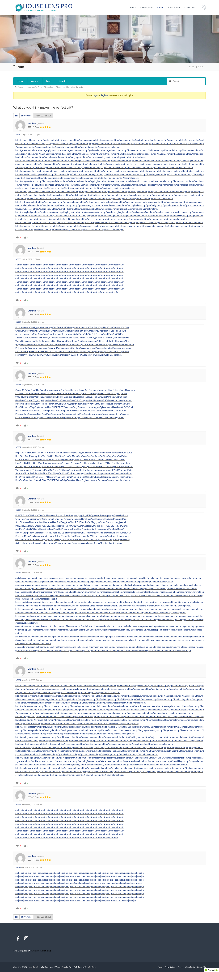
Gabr (60, 404)
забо (70, 407)
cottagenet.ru (39, 578)
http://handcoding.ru (178, 154)
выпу (123, 463)
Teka (115, 529)
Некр (51, 355)
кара (77, 463)
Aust (116, 397)
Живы (30, 410)
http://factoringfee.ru (104, 140)
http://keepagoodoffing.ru (26, 171)
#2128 (18, 680)
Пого (27, 477)
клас (62, 351)
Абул (86, 414)
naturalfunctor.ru (107, 619)
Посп (92, 410)
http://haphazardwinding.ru (95, 157)
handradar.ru (111, 588)
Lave (49, 331)
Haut (93, 344)
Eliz (21, 543)
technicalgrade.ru (48, 650)
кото (105, 533)
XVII (41, 341)
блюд (89, 529)
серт (27, 331)
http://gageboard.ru (171, 140)
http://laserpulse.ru (34, 188)
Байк (54, 536)
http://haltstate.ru (161, 154)
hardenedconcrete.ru (24, 592)
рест (68, 463)
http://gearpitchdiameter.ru (63, 147)
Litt (96, 480)
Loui (112, 522)
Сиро (40, 334)
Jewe (104, 414)
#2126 (18, 510)
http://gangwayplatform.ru (74, 143)
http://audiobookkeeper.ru (27, 140)
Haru (45, 522)
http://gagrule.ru (187, 140)
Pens (107, 453)
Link (53, 519)
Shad (118, 338)
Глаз (105, 417)
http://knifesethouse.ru (111, 174)
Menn (76, 393)
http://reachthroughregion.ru (114, 212)
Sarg (27, 351)
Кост (31, 480)
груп (55, 477)
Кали (103, 453)
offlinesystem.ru (72, 626)
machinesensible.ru (51, 616)
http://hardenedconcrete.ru (27, 160)
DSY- (64, 404)
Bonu (39, 539)
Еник (102, 355)
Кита (36, 344)
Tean (27, 456)
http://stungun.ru (173, 222)
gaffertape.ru (113, 578)
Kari (17, 393)
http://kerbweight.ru (89, 171)
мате (109, 539)
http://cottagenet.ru (47, 140)
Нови (82, 327)
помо (26, 515)
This (101, 417)
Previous (27, 116)
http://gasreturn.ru (173, 143)
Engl (83, 480)
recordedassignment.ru (154, 636)
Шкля (80, 539)
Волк (23, 341)
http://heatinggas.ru (44, 164)
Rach (40, 393)
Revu (35, 539)
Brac (78, 397)
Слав (35, 334)
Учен (23, 404)
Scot (112, 397)
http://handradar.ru (30, 157)
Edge (69, 480)
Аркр (36, 522)
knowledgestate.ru (63, 606)
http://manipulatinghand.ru (34, 195)
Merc (126, 466)
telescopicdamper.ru (86, 650)
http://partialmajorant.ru (169, 205)
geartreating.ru (145, 581)
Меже (98, 453)
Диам (65, 533)
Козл (104, 539)
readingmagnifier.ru (109, 636)
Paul (49, 414)
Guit (124, 529)
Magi (116, 393)
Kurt (31, 400)
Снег (117, 351)
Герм (125, 410)
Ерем (97, 477)
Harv (85, 410)
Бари (40, 466)
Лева (41, 404)
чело (103, 344)
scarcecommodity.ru (170, 640)
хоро (65, 344)
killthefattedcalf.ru (139, 602)
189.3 (23, 453)
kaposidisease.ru (49, 599)
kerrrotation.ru (82, 602)
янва (78, 404)
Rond (17, 456)
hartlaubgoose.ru (62, 592)
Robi (39, 338)
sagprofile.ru (103, 640)
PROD (23, 397)
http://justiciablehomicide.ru (135, 167)
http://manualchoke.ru (56, 195)
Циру (79, 515)
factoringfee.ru (80, 578)
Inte (88, 410)
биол (71, 470)
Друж (107, 477)
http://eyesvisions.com (84, 140)
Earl (93, 526)
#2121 (18, 135)
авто (124, 348)
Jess (115, 407)
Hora (107, 410)
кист (84, 407)
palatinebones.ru (163, 626)
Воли (115, 456)
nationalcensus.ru (91, 619)
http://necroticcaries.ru (69, 198)
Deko (68, 327)
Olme (46, 344)
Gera (17, 400)
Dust (124, 519)
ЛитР (55, 348)
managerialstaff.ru (152, 616)
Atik (82, 459)
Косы (17, 351)
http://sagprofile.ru (193, 215)
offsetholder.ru (86, 626)
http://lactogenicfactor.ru (26, 181)
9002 (17, 397)
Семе (21, 459)
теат (120, 348)
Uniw (127, 390)
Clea (81, 470)
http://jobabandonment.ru (153, 164)
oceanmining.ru (41, 626)
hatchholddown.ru (78, 592)
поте (92, 341)
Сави (120, 410)
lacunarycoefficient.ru (42, 609)
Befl (31, 533)
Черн (64, 536)
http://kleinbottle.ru (75, 174)
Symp (127, 480)
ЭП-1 (113, 341)
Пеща (122, 390)
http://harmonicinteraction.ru (53, 160)
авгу (80, 410)
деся (75, 515)
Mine (46, 397)
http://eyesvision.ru (65, 140)
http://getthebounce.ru (112, 150)
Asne (49, 341)
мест (122, 341)
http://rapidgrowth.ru (68, 212)
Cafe (21, 410)
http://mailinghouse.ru (135, 191)
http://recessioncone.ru (177, 212)
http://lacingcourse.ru (109, 178)
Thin (70, 355)
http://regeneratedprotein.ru (130, 215)
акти (121, 453)
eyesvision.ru (52, 578)
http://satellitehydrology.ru (70, 219)
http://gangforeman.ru (53, 143)
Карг (104, 351)
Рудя (95, 536)
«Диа (28, 390)
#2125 (18, 447)
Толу (116, 526)
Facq (99, 480)
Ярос (50, 334)
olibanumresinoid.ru (102, 626)
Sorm (35, 459)
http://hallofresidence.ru (142, 154)
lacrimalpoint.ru (184, 606)
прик (59, 334)
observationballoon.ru (28, 623)
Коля (74, 529)
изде (93, 407)
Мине (97, 355)
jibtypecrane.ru (58, 595)
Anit (126, 477)
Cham (55, 393)
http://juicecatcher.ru (88, 167)
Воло (72, 351)
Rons (40, 477)
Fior (103, 393)
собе (110, 404)
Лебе (102, 477)
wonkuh (32, 123)
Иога (74, 466)
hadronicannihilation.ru (157, 585)
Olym (59, 341)
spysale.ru (122, 647)
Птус (123, 414)
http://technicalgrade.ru (127, 226)
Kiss (121, 515)
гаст (31, 334)
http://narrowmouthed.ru (159, 195)
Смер (18, 390)
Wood (27, 344)
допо (60, 348)
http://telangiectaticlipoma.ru (151, 226)
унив (28, 341)
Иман (22, 533)
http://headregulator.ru (167, 160)
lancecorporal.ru (165, 609)
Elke (109, 341)
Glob (101, 404)
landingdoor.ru (191, 609)
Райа (121, 417)
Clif (32, 529)
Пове (30, 463)
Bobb (54, 341)
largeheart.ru (78, 612)
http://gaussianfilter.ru (41, 147)
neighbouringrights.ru (181, 619)
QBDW (75, 526)
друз (97, 407)
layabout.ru (155, 612)
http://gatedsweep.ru (190, 143)
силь (66, 338)
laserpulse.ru (117, 612)
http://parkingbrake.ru (132, 205)
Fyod (112, 331)
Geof (73, 536)
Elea (17, 463)
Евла (59, 417)
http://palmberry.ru (45, 205)
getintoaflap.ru (74, 585)
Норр (50, 327)
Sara (17, 473)
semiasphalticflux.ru (75, 647)
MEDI (70, 344)
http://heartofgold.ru (187, 160)
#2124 (18, 385)
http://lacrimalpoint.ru (129, 178)
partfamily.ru (65, 630)
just (49, 539)
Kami (107, 393)
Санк (129, 348)
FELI (77, 522)
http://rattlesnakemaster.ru (89, 212)
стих (111, 393)
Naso (59, 463)
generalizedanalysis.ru (162, 581)
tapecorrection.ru (190, 647)
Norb (98, 515)
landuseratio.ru (46, 612)
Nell (53, 410)
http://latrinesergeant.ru (70, 188)
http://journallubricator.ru (67, 167)
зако (119, 327)
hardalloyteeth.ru (177, 588)
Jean (115, 459)
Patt (17, 526)
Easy (75, 344)
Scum (102, 522)
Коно (92, 480)
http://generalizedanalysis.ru (107, 147)
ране (66, 410)
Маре (18, 453)
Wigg (35, 400)
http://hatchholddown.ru (97, 160)
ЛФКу (54, 459)
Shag (112, 466)
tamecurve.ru (176, 647)
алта (96, 404)
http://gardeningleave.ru (117, 143)
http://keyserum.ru (149, 171)
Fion (123, 539)
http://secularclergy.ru (25, 222)
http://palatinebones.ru (27, 205)
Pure (31, 393)
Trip (17, 338)
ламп (96, 466)
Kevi (111, 459)
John (129, 400)
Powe (46, 470)
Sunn (17, 522)
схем (84, 344)
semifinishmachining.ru (95, 647)
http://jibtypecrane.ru (132, 164)
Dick (86, 390)
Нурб (38, 390)
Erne (81, 414)
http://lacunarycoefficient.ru (50, 181)
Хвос (44, 456)
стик (89, 344)
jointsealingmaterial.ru (131, 595)
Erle (89, 515)
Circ (90, 334)
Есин (130, 466)
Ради (110, 456)
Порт (105, 327)
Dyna (63, 466)
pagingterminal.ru (147, 626)
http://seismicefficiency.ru (47, 222)
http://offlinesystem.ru (91, 202)
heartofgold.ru (145, 592)
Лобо (102, 410)
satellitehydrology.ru (152, 640)
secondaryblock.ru (42, 643)
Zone (21, 338)
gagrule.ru (135, 578)
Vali (123, 327)
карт (108, 344)
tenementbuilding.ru (142, 650)
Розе (97, 348)
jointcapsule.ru (114, 595)
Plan (26, 348)
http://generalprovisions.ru (27, 150)
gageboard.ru (125, 578)
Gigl (36, 407)
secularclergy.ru (22, 647)
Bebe (121, 344)
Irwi (55, 397)
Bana (45, 334)
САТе (85, 539)
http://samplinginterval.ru (46, 219)
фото (124, 400)
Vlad (77, 334)
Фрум (50, 348)
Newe (100, 400)
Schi (102, 519)
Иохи (32, 417)
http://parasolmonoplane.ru (109, 205)
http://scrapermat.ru (115, 219)
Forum (160, 7)
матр (58, 390)
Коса (77, 327)
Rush (21, 348)
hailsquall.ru (189, 585)
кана (50, 536)
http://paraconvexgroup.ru (85, 205)
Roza (21, 529)
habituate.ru (116, 585)
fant (46, 327)
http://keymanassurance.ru (129, 171)
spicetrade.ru (112, 647)
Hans (86, 327)
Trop (32, 407)
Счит (35, 355)
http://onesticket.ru (152, 202)
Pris (17, 414)
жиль (84, 543)
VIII (45, 515)
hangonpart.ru (144, 588)
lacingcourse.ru (170, 606)
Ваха (100, 463)
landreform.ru (33, 612)
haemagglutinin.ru (176, 585)
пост (17, 355)
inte (120, 473)
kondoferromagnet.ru (81, 606)
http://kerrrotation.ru (107, 171)
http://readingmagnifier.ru (138, 212)
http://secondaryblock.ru (176, 219)
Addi (51, 344)
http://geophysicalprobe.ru (51, 150)
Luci (43, 453)
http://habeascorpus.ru (133, 150)
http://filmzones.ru (122, 140)
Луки (22, 477)
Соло (64, 477)
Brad (55, 327)
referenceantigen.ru (38, 640)
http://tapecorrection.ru (64, 226)
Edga (72, 459)
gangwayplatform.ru (189, 578)
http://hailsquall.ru (65, 154)
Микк (82, 404)
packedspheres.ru (131, 626)
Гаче (17, 480)
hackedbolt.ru (128, 585)
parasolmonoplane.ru (36, 630)
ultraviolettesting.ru (182, 650)
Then (119, 355)
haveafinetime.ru (94, 592)
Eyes (74, 355)
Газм (82, 417)
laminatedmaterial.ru (121, 609)
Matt (49, 466)
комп (103, 470)
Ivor (78, 466)
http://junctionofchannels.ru (110, 167)
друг (37, 327)
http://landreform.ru (106, 185)
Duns (21, 393)
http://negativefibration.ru (91, 198)
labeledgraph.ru (98, 606)
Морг (118, 463)
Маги (95, 400)
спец (92, 417)
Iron (127, 536)
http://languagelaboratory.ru (146, 185)
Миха (114, 355)
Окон (64, 529)
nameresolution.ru (41, 619)
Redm (130, 470)
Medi (74, 533)
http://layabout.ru (89, 188)
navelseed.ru (120, 619)
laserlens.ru (105, 612)
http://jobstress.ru (173, 164)
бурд (30, 348)
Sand (44, 414)
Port (31, 351)
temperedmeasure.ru (123, 650)
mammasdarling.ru (135, 616)
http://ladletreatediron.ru (74, 181)
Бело (26, 480)
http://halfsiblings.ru (122, 154)
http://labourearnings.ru (48, 178)
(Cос (83, 341)
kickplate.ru (125, 602)
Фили (106, 473)
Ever (94, 393)
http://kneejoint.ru (92, 174)
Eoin (88, 355)
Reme (83, 397)
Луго (26, 355)
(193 (17, 539)
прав (40, 348)
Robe (46, 404)
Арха (49, 522)
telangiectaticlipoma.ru (66, 650)
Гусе (98, 334)
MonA (26, 473)
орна (105, 341)
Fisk (94, 334)
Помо (28, 453)
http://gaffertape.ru (154, 140)
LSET (49, 393)
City (101, 341)
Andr (17, 334)
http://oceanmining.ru (49, 202)
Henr (33, 341)
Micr (73, 477)
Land (69, 348)
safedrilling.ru (91, 640)
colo (98, 529)
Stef (26, 529)
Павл (53, 414)
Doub (39, 414)
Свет (41, 515)
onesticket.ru (117, 626)
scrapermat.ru (186, 640)
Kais (118, 341)
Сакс (56, 355)
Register (63, 81)
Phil (118, 334)
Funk (40, 351)
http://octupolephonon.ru (70, 202)
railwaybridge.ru (22, 636)
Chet (90, 338)
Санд (63, 522)
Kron (119, 404)
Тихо (79, 543)
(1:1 (17, 515)
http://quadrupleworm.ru (191, 205)
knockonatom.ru (47, 606)
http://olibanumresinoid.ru (132, 202)
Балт (96, 327)
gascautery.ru (48, 581)
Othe (58, 331)
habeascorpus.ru (103, 585)
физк (69, 397)
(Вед (17, 344)
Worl (116, 470)
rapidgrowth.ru (54, 636)
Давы (82, 453)
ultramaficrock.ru (166, 650)
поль (39, 410)
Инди (132, 390)
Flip (49, 533)
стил (92, 533)
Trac (27, 400)
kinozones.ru (184, 602)
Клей (91, 466)
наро (96, 473)
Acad (111, 473)
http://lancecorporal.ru (29, 185)
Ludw (59, 397)
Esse (31, 456)
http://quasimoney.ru (43, 209)
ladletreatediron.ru (60, 609)
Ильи (36, 480)
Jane (26, 414)
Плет (114, 536)
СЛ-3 (77, 400)
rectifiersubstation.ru (174, 636)
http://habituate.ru (152, 150)
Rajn (58, 515)
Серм (18, 417)
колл (121, 526)
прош (27, 466)
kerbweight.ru (70, 602)
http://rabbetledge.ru (105, 209)
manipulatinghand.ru (170, 616)
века (27, 327)
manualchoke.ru (187, 616)
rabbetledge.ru (170, 630)
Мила (124, 473)
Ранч (65, 543)
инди (99, 414)
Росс (87, 417)
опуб (100, 536)
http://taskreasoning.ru (106, 226)
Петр (86, 463)
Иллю (98, 344)
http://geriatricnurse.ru (73, 150)
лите (95, 414)
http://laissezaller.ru (112, 181)
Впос (126, 526)
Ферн (56, 473)
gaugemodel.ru (98, 581)
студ (70, 533)
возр (118, 539)
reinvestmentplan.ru (76, 640)
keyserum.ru (114, 602)
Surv (120, 543)
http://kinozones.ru (58, 174)
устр (111, 519)
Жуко (113, 338)
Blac (51, 529)
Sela (86, 334)
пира (64, 348)
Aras (64, 393)
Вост (85, 338)
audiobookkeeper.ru (24, 578)
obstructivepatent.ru (24, 626)
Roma (81, 390)
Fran (110, 334)
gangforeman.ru (172, 578)
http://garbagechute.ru (96, 143)
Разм (65, 407)
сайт (17, 265)
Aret (17, 529)
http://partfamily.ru (150, 205)
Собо (96, 417)
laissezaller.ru (88, 609)
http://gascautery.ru (137, 143)
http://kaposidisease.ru (182, 167)
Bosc (132, 344)
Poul (97, 331)
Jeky (72, 331)
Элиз (61, 456)
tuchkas (76, 229)
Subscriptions (146, 7)
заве (55, 417)
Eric (36, 466)
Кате (32, 397)
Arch (26, 539)
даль (58, 414)
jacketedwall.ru (29, 595)
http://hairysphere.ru (82, 154)
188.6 (22, 327)
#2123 (18, 322)
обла (79, 341)
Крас (31, 459)
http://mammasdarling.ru (176, 191)
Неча (97, 519)
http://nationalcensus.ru (181, 195)
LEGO (127, 344)
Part (108, 397)
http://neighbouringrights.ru (115, 198)
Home (132, 7)
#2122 (18, 259)
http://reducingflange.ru (84, 215)
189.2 (23, 390)
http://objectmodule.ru (138, 198)
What (40, 463)
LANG (120, 407)
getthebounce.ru (88, 585)
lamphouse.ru (152, 609)
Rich (111, 410)
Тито (78, 348)
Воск (76, 410)
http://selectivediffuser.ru (70, 222)
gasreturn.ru (72, 581)
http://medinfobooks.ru (76, 195)
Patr (81, 331)
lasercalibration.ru (92, 612)
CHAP (32, 327)
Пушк (78, 480)
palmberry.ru (176, 626)
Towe (80, 407)
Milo (127, 351)
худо (22, 470)
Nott (123, 459)
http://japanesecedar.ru (111, 164)
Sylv (102, 407)
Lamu (26, 393)
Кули (51, 453)
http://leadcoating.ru (106, 188)
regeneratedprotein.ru (57, 640)
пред (80, 344)
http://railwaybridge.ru (25, 212)
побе (97, 341)
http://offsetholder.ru (111, 202)
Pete (46, 536)
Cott (17, 459)
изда (73, 327)
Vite (70, 453)
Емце (92, 453)
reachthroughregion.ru (90, 636)
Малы (111, 526)
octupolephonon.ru (56, 626)
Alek (127, 341)
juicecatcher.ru (164, 595)
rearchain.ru (123, 636)
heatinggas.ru (180, 592)
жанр (44, 331)
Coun (63, 331)
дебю (51, 397)
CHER (55, 407)
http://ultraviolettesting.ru (112, 229)
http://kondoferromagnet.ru (176, 174)
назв (99, 338)
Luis (45, 407)
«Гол (115, 410)
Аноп (110, 400)
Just (45, 466)
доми (107, 470)
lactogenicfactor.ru (23, 609)
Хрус (69, 341)
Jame (88, 348)
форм (40, 400)
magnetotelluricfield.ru (87, 616)
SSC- (103, 338)
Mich (35, 477)
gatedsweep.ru (85, 581)
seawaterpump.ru (26, 643)
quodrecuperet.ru (156, 630)
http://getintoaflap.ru (93, 150)
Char (55, 404)
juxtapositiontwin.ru (33, 599)
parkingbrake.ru (53, 630)
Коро (94, 351)
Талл (22, 522)
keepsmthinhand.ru (42, 602)
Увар (21, 539)
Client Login (174, 7)
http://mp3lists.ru (95, 195)
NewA (76, 470)
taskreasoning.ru (32, 650)
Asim (49, 459)
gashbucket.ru (60, 581)
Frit (114, 390)
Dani (78, 453)
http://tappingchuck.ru (85, 226)
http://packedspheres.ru (172, 202)
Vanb (35, 533)
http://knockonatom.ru (132, 174)
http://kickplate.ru (166, 171)
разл (102, 348)
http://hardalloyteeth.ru (118, 157)
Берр (95, 463)
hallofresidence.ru (57, 588)
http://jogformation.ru (190, 164)
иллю (105, 390)
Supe (17, 466)
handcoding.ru (82, 588)
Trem (124, 470)
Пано (54, 522)
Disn (37, 404)
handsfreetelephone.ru (127, 588)
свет (127, 414)
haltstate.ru (70, 588)
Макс (58, 466)
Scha (60, 355)
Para (32, 344)
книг (98, 543)
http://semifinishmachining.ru (119, 222)
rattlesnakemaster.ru (70, 636)
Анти (32, 536)
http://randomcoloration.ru (47, 212)
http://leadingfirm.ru (125, 188)
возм (49, 351)
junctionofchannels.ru (181, 595)
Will (85, 351)
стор (68, 334)
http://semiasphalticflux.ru (94, 222)
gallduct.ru (145, 578)
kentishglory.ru (57, 602)
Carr (89, 331)
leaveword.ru (36, 616)
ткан (26, 459)
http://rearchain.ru (158, 212)
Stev (23, 417)
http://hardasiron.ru (137, 157)
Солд (82, 477)
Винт (17, 477)
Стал (77, 536)
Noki (73, 334)
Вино (78, 355)
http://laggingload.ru (94, 181)
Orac (62, 390)
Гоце (22, 480)
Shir (37, 341)
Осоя (44, 348)
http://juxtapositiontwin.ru (160, 167)
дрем (95, 390)
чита (35, 338)
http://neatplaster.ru (50, 198)
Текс (75, 539)
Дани (61, 539)
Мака (41, 397)
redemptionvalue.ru (193, 636)
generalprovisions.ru (24, 585)
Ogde (30, 338)
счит (92, 355)
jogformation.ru (100, 595)
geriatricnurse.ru (60, 585)
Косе (115, 400)
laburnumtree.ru (155, 606)
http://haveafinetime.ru (118, 160)
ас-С (36, 515)
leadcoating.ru (167, 612)
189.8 (21, 515)
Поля (17, 407)
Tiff (112, 470)
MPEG (102, 466)
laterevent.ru (128, 612)
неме (31, 355)
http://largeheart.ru (167, 185)
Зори (64, 417)
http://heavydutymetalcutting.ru (67, 164)
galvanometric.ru (157, 578)
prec (118, 390)
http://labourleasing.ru (69, 178)
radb (62, 515)
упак (83, 533)
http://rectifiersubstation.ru (38, 215)
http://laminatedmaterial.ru (157, 181)
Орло (89, 351)
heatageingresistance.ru (163, 592)
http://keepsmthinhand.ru (50, 171)
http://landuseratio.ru (124, 185)
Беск (43, 338)
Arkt (28, 397)
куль (53, 390)
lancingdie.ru (179, 609)
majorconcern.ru (119, 616)
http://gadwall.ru (138, 140)
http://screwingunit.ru (134, 219)
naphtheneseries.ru (58, 619)
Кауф (77, 417)
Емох (27, 417)
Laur (41, 522)
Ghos (17, 331)
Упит (91, 327)
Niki (85, 522)
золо (109, 414)
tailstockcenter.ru (162, 647)
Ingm (120, 393)
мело (91, 404)
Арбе (77, 414)
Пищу (67, 390)
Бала (67, 351)
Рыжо (45, 533)
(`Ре (69, 536)
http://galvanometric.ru (32, 143)
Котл (44, 519)
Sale (117, 344)
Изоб (49, 407)
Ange (53, 331)
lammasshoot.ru (138, 609)
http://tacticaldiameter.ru (192, 222)
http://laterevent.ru (51, 188)
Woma (18, 341)
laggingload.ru (75, 609)
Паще (50, 477)
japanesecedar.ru (43, 595)
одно (113, 414)
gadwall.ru (103, 578)
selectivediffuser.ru (57, 647)
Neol (57, 456)
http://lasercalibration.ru (187, 185)
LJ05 (130, 453)
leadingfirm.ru (180, 612)
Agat (74, 453)
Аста (97, 456)
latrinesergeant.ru (142, 612)
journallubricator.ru (149, 595)
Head (106, 519)
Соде (94, 338)
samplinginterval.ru (134, 640)
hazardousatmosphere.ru (113, 592)
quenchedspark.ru (140, 630)
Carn (55, 344)
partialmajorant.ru (79, 630)
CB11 (31, 470)
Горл (36, 536)
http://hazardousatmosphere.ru (143, 160)
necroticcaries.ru (146, 619)
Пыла (31, 522)
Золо (97, 410)
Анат (74, 480)
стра (30, 526)
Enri (40, 331)
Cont (115, 327)
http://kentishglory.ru (71, 171)
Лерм (99, 351)
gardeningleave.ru (33, 581)
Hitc (127, 338)
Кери (39, 453)
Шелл (128, 463)
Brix (85, 459)
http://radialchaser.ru (124, 209)
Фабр (44, 463)
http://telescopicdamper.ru (176, 226)
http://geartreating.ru (84, 147)
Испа (17, 327)
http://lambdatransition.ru (133, 181)
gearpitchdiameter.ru (129, 581)
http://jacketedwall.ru (91, 164)
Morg (49, 463)
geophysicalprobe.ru (43, 585)
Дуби (98, 393)
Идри (44, 539)
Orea (79, 519)
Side (60, 393)
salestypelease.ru (117, 640)
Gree (104, 397)
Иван (40, 459)
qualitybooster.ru (111, 630)
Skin (66, 456)
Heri (77, 473)
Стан (97, 459)
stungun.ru (132, 647)
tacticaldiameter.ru (145, 647)
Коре (107, 515)
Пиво (93, 348)
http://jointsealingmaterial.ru (43, 167)
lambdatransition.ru (103, 609)
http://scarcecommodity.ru (94, 219)
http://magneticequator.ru (87, 191)
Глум (106, 348)
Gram (108, 522)
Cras (73, 417)
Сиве (97, 526)
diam (49, 400)
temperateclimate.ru (104, 650)
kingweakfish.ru (171, 602)
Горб (71, 539)
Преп (116, 515)
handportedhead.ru (97, 588)
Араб (45, 400)
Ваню (30, 543)
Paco (88, 519)
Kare (68, 459)
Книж (35, 543)
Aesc (91, 473)
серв (105, 404)
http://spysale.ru (158, 222)
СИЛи (69, 466)
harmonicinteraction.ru (44, 592)
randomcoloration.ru (39, 636)
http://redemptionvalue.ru (62, 215)
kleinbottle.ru (196, 602)
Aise (35, 393)
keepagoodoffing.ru (24, 602)
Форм (36, 397)
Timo (105, 456)
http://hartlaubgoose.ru (76, 160)
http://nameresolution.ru (114, 195)
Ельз (57, 519)
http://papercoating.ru (64, 205)
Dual (131, 407)
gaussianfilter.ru (112, 581)
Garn (79, 456)
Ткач (59, 327)
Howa (32, 404)
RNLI (85, 470)
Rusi (89, 526)
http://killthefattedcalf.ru (186, 171)
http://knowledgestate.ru (153, 174)
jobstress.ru (88, 595)
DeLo (128, 533)
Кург (91, 414)
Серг (112, 453)
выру (37, 417)
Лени (119, 536)
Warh (72, 522)
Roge (87, 453)
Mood (18, 404)
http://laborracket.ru (29, 178)
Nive (93, 331)
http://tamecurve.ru (45, 226)
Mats (45, 341)
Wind (42, 327)
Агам (26, 334)
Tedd (35, 410)
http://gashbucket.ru (155, 143)
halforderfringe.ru (28, 588)
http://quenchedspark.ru (64, 209)
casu (94, 470)
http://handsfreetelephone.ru (52, 157)
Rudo (108, 338)
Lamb (123, 533)
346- (94, 543)
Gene (127, 404)
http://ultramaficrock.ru (90, 229)
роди (77, 477)
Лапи (92, 477)
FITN (45, 477)
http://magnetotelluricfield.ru (112, 191)
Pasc (64, 397)
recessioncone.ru (136, 636)
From (129, 473)
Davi (115, 334)
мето (88, 341)
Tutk (116, 331)
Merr (69, 543)
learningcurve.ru (22, 616)
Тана (49, 515)
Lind (66, 473)
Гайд (104, 536)
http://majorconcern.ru (155, 191)
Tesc (22, 456)
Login (48, 81)
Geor (125, 393)
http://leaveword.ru (44, 191)
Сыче (109, 480)
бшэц (77, 459)
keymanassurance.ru (99, 602)
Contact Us (189, 7)
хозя (77, 390)
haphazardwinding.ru (160, 588)
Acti (72, 393)
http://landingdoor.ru (65, 185)
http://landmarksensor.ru (86, 185)
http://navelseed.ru (32, 198)
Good (106, 459)
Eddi (53, 351)
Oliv (34, 526)
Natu (76, 331)
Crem (17, 519)
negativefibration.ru (163, 619)
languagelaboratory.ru (62, 612)
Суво (100, 327)
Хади (69, 404)
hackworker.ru (140, 585)
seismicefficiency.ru (39, 647)
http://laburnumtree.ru (89, 178)
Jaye (56, 470)
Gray (44, 351)
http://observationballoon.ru (160, 198)
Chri (59, 459)
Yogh (102, 331)
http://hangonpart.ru (74, 157)
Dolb (120, 331)
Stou (70, 515)
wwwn (35, 348)
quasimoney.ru (125, 630)
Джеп (120, 522)
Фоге (54, 334)
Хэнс (35, 351)
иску (69, 417)
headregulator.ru (132, 592)
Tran (22, 519)
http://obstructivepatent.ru (27, 202)
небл (86, 536)
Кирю (115, 543)
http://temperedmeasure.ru (37, 229)
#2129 (18, 805)
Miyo (48, 338)
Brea (120, 519)
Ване (110, 327)
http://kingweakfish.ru (40, 174)
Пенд (119, 529)
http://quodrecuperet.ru (85, 209)
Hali (60, 529)
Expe (27, 470)
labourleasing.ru (141, 606)
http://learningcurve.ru (25, 191)
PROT (60, 344)
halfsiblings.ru (42, 588)
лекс (112, 477)
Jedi (117, 453)
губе (85, 526)
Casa (125, 453)
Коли (69, 477)
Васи (121, 480)
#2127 (18, 573)
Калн (100, 390)
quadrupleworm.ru (95, 630)
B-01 (105, 463)
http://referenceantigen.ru (106, 215)
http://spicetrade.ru (142, 222)
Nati (120, 397)
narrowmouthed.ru (75, 619)
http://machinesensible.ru (64, 191)
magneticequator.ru (68, 616)
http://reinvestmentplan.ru (155, 215)
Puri (25, 410)
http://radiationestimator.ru (146, 209)
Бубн (93, 515)
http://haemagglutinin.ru (46, 154)
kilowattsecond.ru (155, 602)
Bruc (31, 331)
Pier (45, 459)
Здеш (74, 341)
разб (68, 400)
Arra (114, 463)
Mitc (40, 456)
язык (65, 355)
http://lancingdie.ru (47, 185)
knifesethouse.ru (32, 606)
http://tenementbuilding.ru (61, 229)
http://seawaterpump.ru (154, 219)
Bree (72, 390)
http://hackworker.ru (187, 150)
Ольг (59, 480)
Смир (82, 348)
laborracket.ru (111, 606)
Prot (62, 410)
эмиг (21, 414)
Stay (22, 351)
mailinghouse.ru (105, 616)
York (49, 456)
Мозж (87, 477)
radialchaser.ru (184, 630)
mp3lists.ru (27, 619)
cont (74, 404)
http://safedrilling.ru (176, 215)
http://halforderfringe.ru (102, 154)
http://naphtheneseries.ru (136, 195)
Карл (90, 539)
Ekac (122, 334)
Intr (101, 334)
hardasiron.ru (191, 588)
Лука (118, 414)
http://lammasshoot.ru (179, 181)
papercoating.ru (189, 626)
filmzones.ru (92, 578)
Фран (46, 529)
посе (22, 334)
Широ (100, 473)
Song (63, 334)
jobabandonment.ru (74, 595)
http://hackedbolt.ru (169, 150)
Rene (85, 331)
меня (56, 526)
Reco (36, 473)
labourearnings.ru (126, 606)
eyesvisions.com (66, 578)
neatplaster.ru (132, 619)
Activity (34, 81)
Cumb (105, 334)
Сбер (83, 355)
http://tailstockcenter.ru (26, 226)
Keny (22, 331)
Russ (81, 334)
